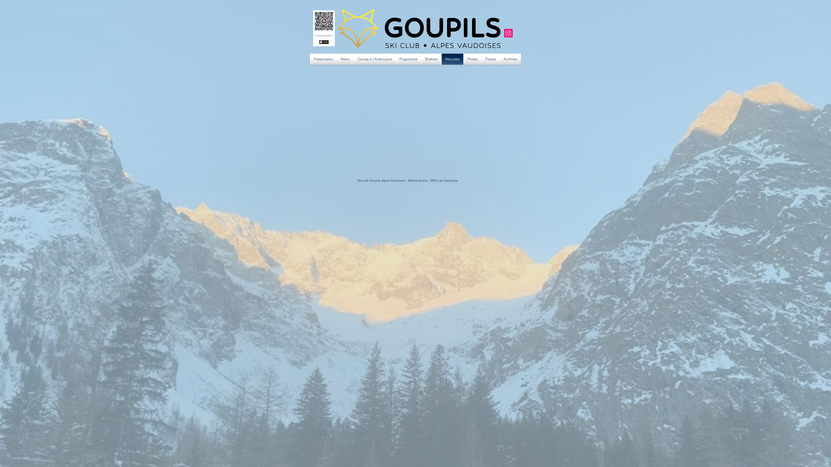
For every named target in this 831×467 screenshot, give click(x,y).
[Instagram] (508, 33)
